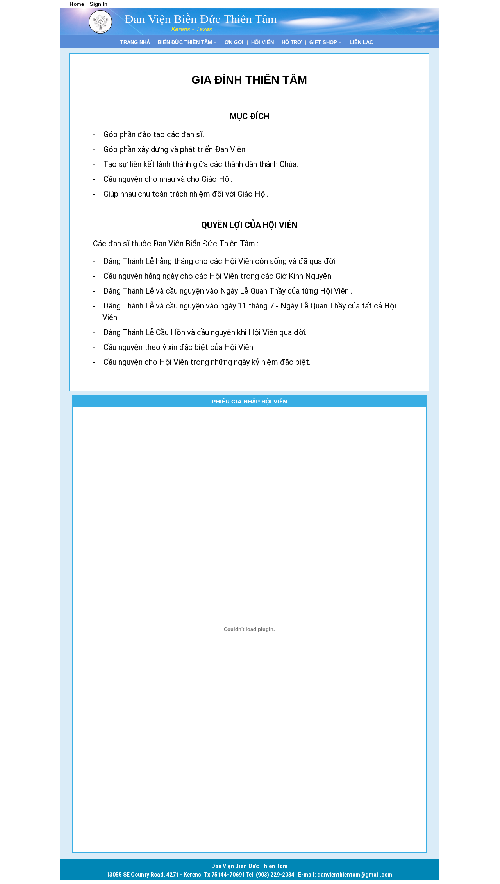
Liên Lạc (361, 42)
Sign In (98, 4)
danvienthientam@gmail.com (354, 874)
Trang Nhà (135, 42)
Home (77, 4)
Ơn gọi (234, 42)
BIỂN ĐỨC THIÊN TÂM (185, 42)
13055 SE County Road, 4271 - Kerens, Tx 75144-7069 (174, 874)
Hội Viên (262, 42)
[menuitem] (135, 42)
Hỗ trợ (292, 42)
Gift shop (323, 42)
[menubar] (246, 42)
